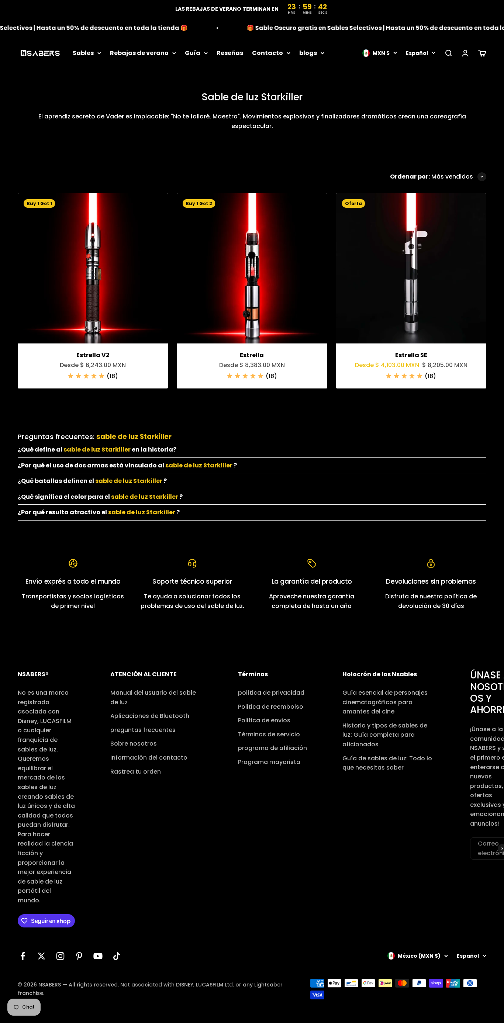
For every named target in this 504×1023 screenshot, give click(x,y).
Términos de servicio (269, 734)
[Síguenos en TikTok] (117, 956)
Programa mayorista (269, 762)
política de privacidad (271, 692)
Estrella (252, 355)
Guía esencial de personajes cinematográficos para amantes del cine (385, 702)
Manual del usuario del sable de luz (153, 697)
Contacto (267, 53)
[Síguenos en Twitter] (41, 956)
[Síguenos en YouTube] (98, 956)
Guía (192, 53)
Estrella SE (411, 355)
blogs (308, 53)
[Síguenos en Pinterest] (79, 956)
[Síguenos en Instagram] (60, 956)
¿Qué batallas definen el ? (92, 481)
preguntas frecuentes (143, 730)
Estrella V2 (93, 355)
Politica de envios (264, 720)
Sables (83, 53)
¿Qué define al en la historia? (97, 449)
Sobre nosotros (133, 743)
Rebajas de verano (139, 53)
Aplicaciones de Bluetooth (149, 716)
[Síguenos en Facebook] (23, 956)
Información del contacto (148, 757)
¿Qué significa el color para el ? (100, 497)
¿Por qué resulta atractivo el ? (99, 512)
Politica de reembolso (270, 706)
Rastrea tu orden (135, 771)
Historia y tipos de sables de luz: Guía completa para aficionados (384, 735)
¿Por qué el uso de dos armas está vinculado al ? (127, 465)
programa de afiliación (272, 748)
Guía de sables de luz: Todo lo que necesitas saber (387, 763)
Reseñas (230, 53)
